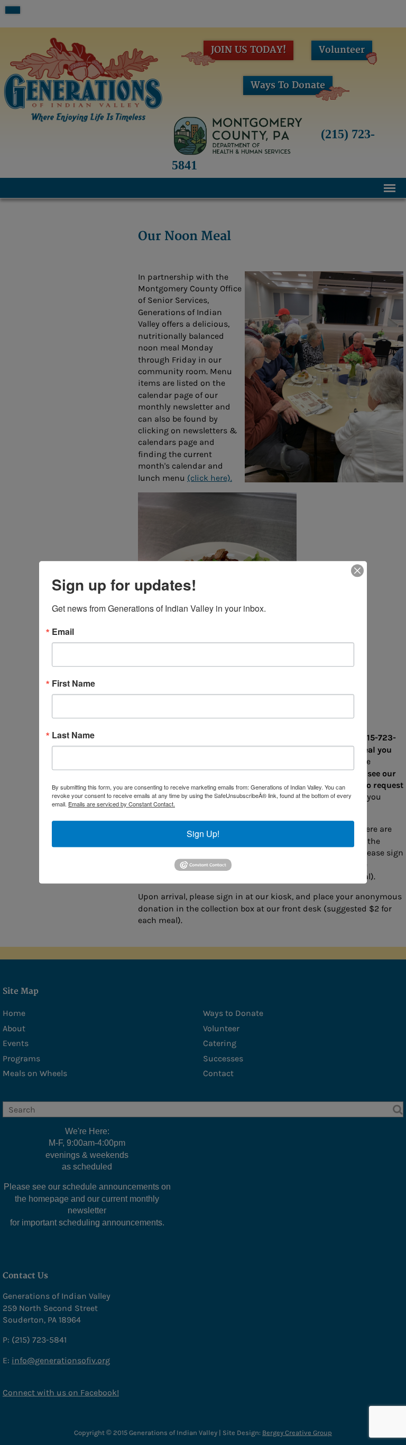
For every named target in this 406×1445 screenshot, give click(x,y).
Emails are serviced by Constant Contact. (121, 804)
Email (63, 632)
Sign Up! (203, 834)
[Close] (357, 570)
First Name (73, 683)
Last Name (73, 735)
